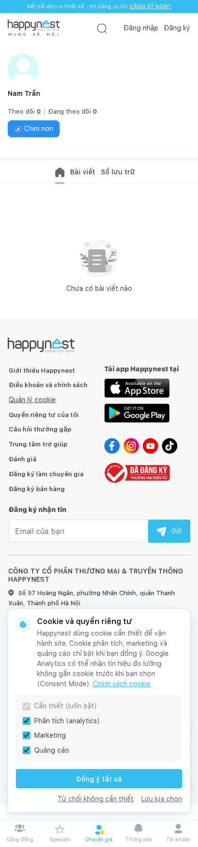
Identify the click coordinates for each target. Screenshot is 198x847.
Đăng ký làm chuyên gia (46, 474)
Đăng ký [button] (177, 28)
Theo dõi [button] (24, 111)
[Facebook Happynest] (112, 445)
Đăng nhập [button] (141, 28)
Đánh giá (23, 459)
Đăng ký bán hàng (37, 489)
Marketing (50, 735)
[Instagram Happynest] (131, 445)
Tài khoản (178, 839)
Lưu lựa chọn (161, 799)
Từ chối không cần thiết (96, 799)
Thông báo (138, 839)
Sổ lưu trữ (118, 172)
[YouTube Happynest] (150, 445)
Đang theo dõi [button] (72, 111)
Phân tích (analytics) (67, 721)
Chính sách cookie (121, 684)
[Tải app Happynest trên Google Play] (137, 413)
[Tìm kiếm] (102, 28)
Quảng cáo (51, 750)
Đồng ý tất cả (99, 779)
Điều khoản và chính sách (48, 385)
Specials (60, 839)
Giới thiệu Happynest (42, 370)
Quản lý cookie (32, 400)
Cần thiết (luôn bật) (65, 706)
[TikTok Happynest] (169, 445)
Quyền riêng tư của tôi (44, 414)
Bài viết (82, 172)
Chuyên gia (98, 839)
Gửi (176, 531)
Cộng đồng (20, 839)
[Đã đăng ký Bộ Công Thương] (137, 472)
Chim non (37, 128)
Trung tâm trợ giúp (38, 444)
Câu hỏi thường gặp (40, 429)
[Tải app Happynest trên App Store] (137, 387)
